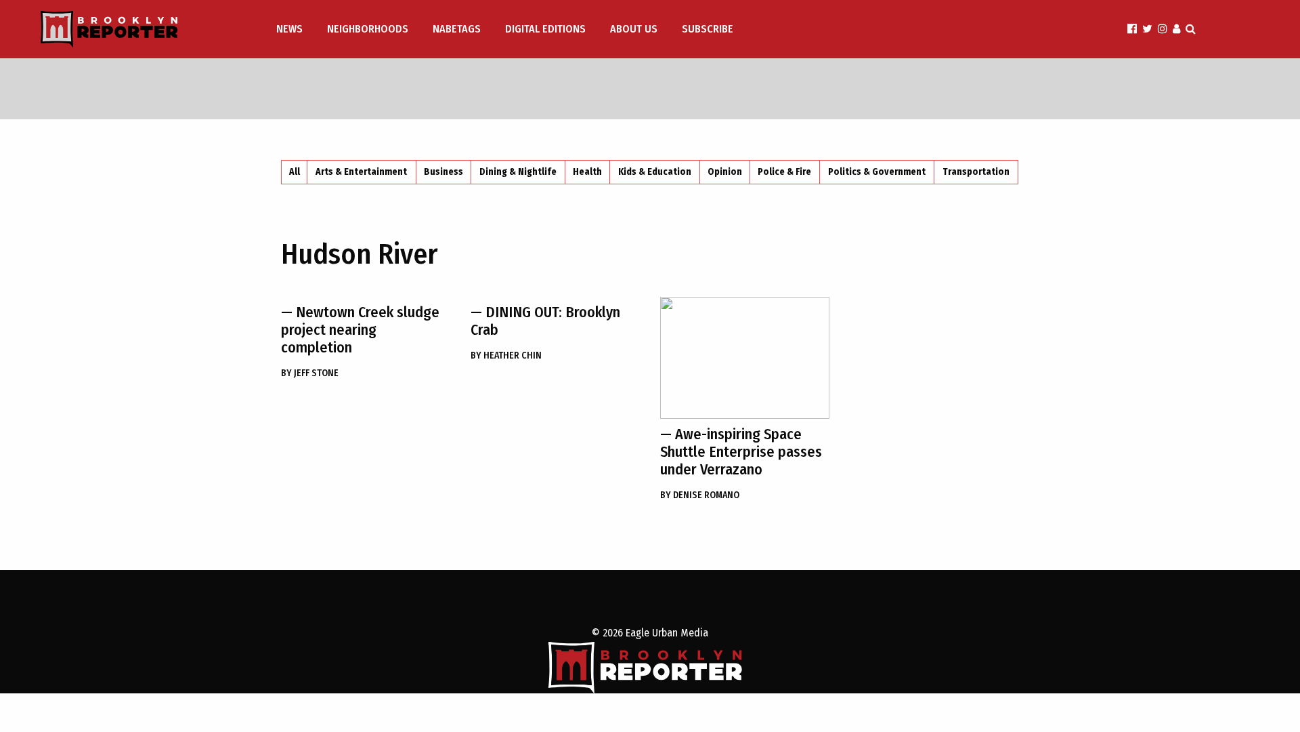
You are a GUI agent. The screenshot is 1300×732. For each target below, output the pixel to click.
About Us (633, 28)
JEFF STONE (310, 373)
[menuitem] (290, 29)
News (289, 28)
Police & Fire (784, 172)
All (294, 172)
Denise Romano (699, 495)
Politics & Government (877, 172)
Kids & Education (654, 172)
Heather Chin (506, 355)
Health (587, 172)
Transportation (976, 172)
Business (443, 172)
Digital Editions (545, 28)
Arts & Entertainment (361, 172)
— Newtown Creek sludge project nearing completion (360, 330)
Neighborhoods (367, 28)
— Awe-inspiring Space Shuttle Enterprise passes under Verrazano (741, 452)
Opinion (725, 172)
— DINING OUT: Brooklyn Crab (545, 321)
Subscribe (707, 28)
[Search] (1190, 28)
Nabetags (457, 28)
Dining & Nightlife (518, 172)
